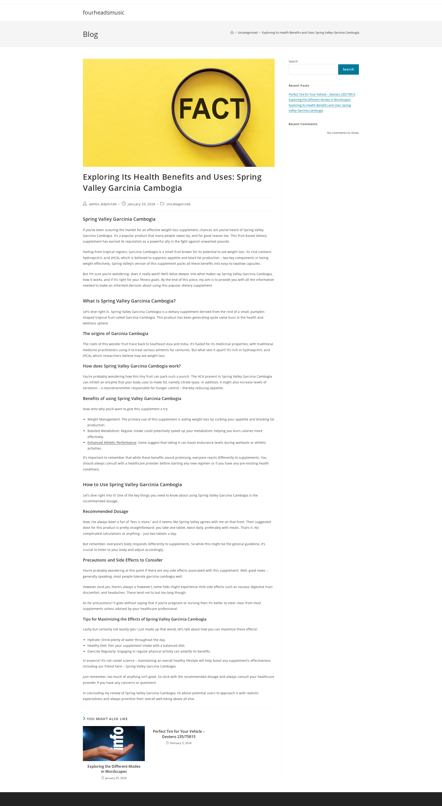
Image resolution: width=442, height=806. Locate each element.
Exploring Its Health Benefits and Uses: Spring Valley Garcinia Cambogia (310, 32)
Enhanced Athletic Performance (111, 442)
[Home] (231, 32)
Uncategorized (178, 204)
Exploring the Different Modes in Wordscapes (113, 769)
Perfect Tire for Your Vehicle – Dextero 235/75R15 (179, 734)
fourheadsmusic (103, 12)
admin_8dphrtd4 (103, 204)
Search (293, 61)
